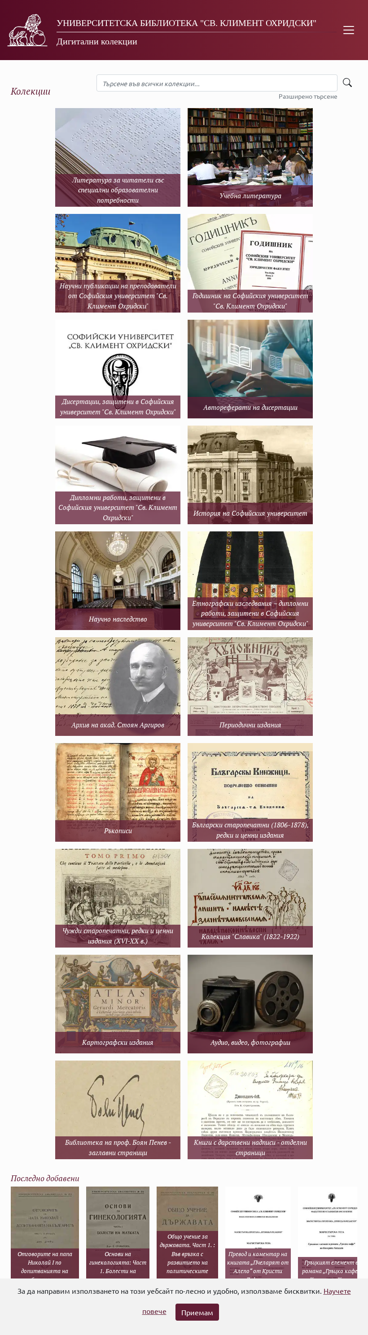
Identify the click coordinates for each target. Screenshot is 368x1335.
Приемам (197, 1312)
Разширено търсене (308, 96)
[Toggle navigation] (349, 30)
